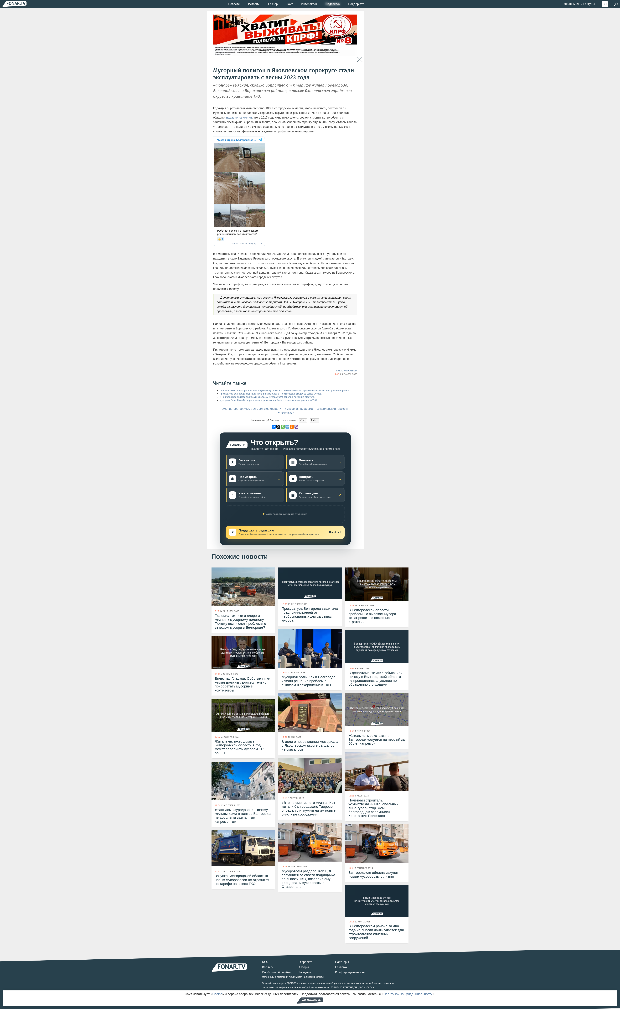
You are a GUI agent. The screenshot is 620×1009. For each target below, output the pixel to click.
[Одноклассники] (292, 427)
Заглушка (305, 972)
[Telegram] (287, 427)
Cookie (217, 994)
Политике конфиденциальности (351, 987)
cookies (291, 983)
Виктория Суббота (346, 370)
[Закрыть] (359, 59)
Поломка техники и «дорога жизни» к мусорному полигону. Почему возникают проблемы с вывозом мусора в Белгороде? (284, 390)
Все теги (268, 967)
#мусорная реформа (299, 409)
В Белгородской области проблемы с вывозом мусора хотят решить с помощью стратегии (267, 397)
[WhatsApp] (283, 427)
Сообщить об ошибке (276, 972)
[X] (278, 427)
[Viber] (296, 427)
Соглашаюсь (311, 1000)
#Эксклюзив (286, 413)
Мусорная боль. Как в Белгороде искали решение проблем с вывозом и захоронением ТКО (268, 400)
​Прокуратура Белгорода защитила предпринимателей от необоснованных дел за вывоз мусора (270, 393)
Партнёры (342, 962)
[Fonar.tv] (14, 3)
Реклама (341, 967)
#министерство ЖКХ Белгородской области (251, 409)
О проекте (305, 962)
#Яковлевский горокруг (332, 409)
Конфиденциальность (350, 972)
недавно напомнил (239, 118)
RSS (265, 962)
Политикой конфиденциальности (408, 994)
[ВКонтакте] (274, 427)
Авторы (304, 967)
